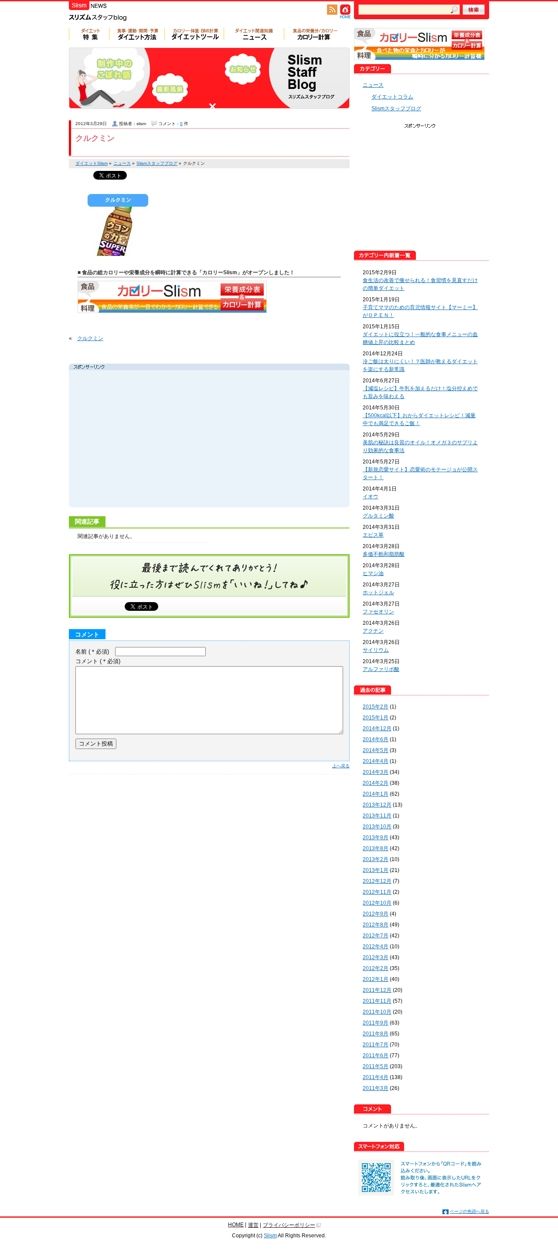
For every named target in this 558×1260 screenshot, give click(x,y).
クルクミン (95, 138)
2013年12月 (377, 805)
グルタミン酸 (378, 516)
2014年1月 (375, 794)
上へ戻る (341, 765)
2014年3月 (375, 772)
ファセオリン (378, 612)
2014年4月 (375, 761)
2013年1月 (375, 870)
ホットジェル (378, 592)
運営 (253, 1225)
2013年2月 (375, 859)
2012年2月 (375, 968)
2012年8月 (375, 925)
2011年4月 (375, 1077)
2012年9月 (375, 914)
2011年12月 (377, 990)
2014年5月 (375, 750)
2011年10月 (377, 1012)
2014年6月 (375, 739)
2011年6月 (375, 1055)
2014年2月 (375, 783)
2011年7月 (375, 1045)
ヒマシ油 (373, 573)
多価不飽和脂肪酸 (384, 554)
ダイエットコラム (392, 97)
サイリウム (376, 650)
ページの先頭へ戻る (469, 1211)
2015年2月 (375, 707)
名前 (92, 651)
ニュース (373, 85)
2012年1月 (375, 979)
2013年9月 (375, 837)
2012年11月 (377, 892)
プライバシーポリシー (289, 1225)
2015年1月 (375, 718)
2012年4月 (375, 946)
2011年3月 (375, 1088)
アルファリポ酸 (381, 669)
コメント (97, 661)
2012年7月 (375, 936)
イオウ (370, 497)
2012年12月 (377, 881)
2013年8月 (375, 848)
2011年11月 (377, 1001)
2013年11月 (377, 816)
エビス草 (373, 535)
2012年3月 (375, 957)
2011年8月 (375, 1034)
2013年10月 (377, 827)
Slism (270, 1236)
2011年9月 (375, 1023)
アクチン (373, 631)
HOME (236, 1225)
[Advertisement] (153, 440)
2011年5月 (375, 1066)
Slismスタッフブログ (396, 109)
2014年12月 (377, 728)
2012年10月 (377, 903)
